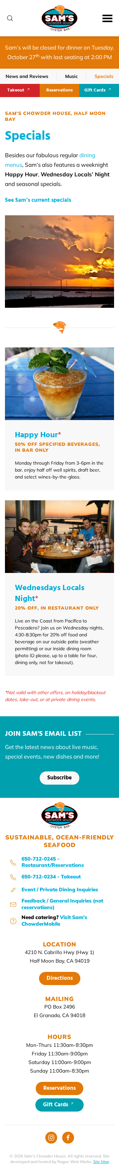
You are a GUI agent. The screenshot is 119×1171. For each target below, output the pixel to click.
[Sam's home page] (59, 814)
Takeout (15, 90)
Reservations (59, 90)
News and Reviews (27, 76)
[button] (10, 18)
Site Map (101, 1161)
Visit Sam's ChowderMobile (54, 920)
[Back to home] (60, 18)
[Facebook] (68, 1138)
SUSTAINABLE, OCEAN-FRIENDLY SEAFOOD (59, 841)
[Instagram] (51, 1138)
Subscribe (59, 777)
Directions (60, 978)
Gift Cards (94, 90)
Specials (104, 76)
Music (71, 76)
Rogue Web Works (74, 1161)
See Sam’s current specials (38, 200)
